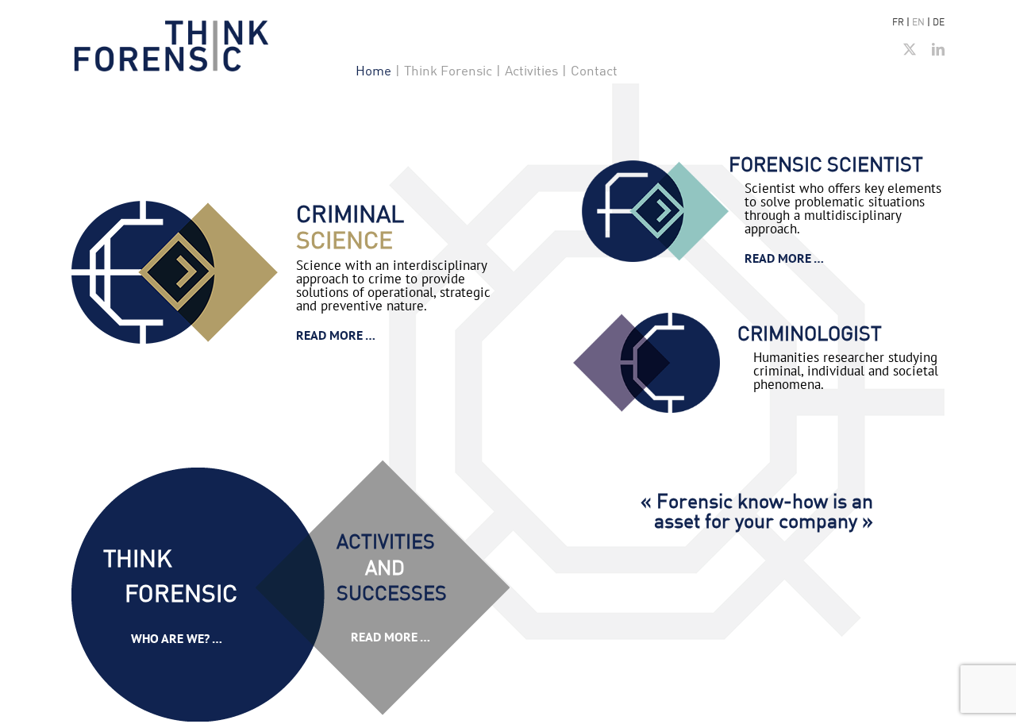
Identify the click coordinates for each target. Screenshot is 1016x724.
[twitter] (909, 49)
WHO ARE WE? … (176, 638)
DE (939, 21)
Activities (531, 70)
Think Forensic (448, 70)
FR (898, 21)
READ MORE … (335, 335)
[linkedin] (938, 49)
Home (373, 70)
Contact (594, 70)
